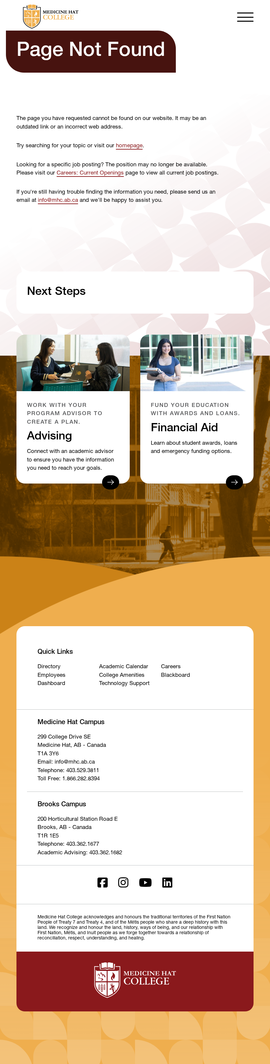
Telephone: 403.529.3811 (68, 771)
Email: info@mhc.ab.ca (66, 762)
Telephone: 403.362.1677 (68, 844)
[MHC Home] (49, 17)
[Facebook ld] (102, 884)
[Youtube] (145, 884)
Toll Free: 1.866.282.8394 (69, 779)
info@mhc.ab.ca (58, 200)
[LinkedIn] (167, 884)
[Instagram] (123, 884)
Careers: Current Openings (90, 173)
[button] (245, 17)
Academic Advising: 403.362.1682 (80, 853)
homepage (129, 146)
